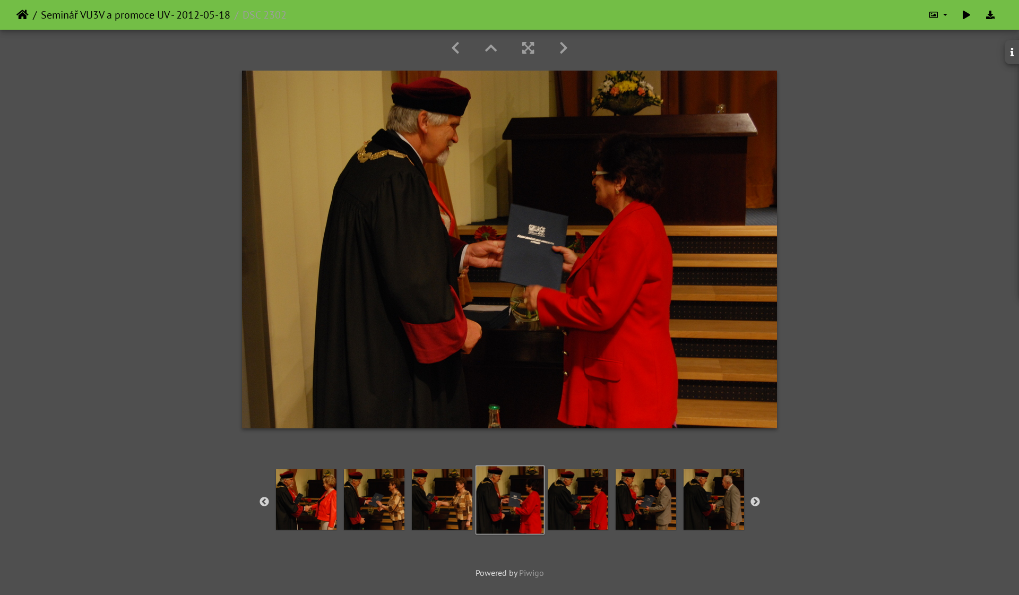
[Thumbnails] (491, 48)
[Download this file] (990, 14)
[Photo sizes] (937, 14)
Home (22, 15)
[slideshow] (966, 14)
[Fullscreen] (528, 48)
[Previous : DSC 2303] (455, 48)
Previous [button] (264, 502)
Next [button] (755, 502)
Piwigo (531, 572)
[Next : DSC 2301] (564, 48)
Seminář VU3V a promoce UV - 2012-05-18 (135, 15)
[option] (306, 499)
